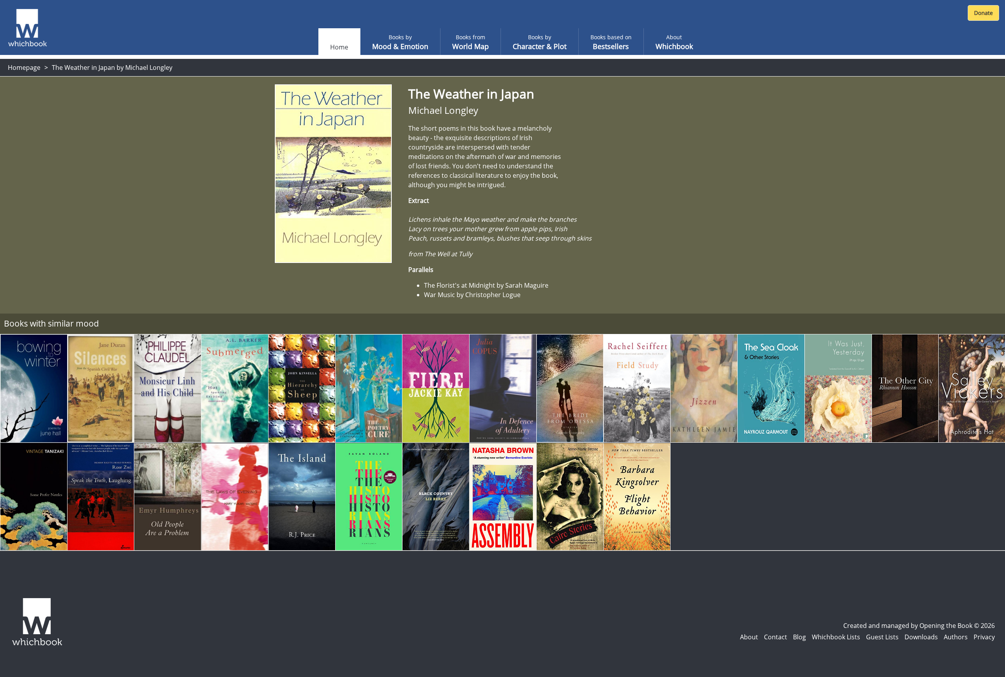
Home (339, 47)
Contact (775, 637)
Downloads (921, 637)
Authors (956, 637)
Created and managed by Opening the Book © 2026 (919, 625)
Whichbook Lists (836, 637)
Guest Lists (882, 637)
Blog (799, 637)
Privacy (984, 637)
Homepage (24, 67)
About (749, 637)
